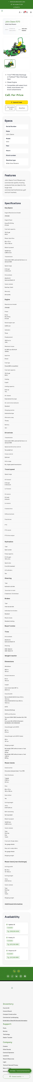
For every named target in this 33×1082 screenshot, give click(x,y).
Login (4, 1062)
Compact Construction (9, 1014)
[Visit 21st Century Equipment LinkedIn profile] (16, 976)
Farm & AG (6, 1008)
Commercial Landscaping (10, 1017)
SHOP (6, 29)
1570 (19, 29)
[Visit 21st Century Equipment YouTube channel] (8, 976)
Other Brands (7, 1049)
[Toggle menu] (31, 12)
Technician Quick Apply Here (17, 1)
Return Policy (7, 1068)
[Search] (27, 12)
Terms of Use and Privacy (10, 1065)
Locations (6, 1055)
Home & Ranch (7, 1011)
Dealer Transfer (7, 1037)
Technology (6, 1034)
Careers (5, 1046)
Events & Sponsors (8, 1052)
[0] (24, 12)
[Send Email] (18, 971)
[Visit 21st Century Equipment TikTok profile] (12, 976)
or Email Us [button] (16, 7)
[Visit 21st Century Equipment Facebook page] (25, 976)
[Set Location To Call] (14, 971)
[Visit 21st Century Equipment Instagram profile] (20, 976)
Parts (4, 1028)
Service (5, 1031)
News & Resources (8, 1059)
